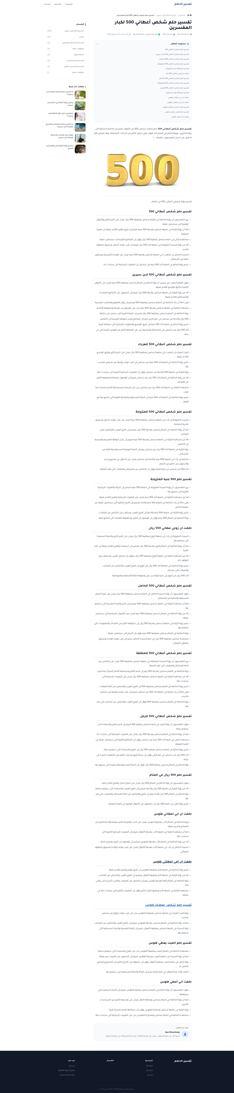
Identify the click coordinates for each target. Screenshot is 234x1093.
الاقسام (58, 4)
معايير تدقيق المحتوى (66, 1070)
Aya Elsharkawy (183, 34)
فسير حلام (183, 4)
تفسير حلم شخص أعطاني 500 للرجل (174, 88)
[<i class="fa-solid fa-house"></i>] (189, 15)
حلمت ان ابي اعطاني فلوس (178, 98)
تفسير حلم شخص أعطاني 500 (177, 50)
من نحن (47, 4)
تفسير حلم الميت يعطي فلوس (177, 112)
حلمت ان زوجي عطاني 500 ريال (177, 74)
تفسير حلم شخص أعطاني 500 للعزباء (174, 59)
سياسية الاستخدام (67, 1075)
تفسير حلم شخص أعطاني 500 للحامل (174, 78)
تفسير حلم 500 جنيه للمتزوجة (177, 69)
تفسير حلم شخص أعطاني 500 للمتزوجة (173, 64)
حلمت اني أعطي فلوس (180, 117)
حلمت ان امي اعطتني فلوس (178, 103)
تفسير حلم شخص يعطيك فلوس (175, 107)
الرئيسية (68, 4)
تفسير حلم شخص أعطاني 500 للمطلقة (173, 83)
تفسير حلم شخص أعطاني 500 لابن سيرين (172, 54)
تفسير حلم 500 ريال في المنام (177, 93)
